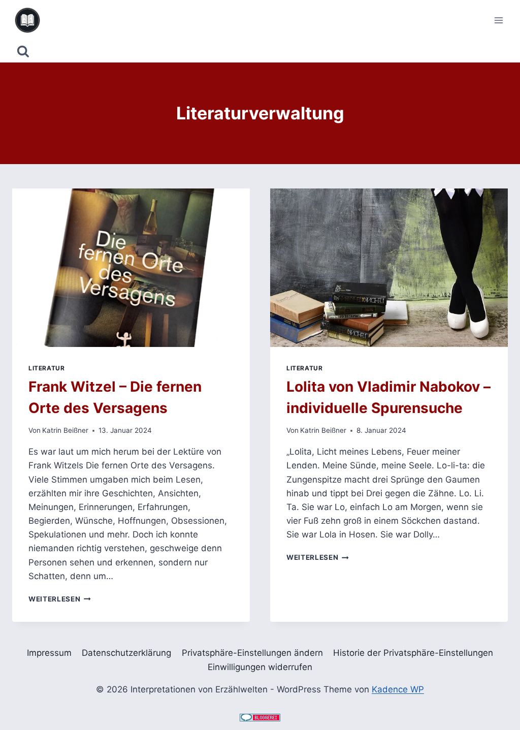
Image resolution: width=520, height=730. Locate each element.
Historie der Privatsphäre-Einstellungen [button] (413, 653)
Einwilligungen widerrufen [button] (260, 667)
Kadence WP (398, 689)
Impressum (49, 653)
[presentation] (131, 267)
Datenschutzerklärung (126, 653)
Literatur (46, 368)
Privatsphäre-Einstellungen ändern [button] (252, 653)
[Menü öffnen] (498, 20)
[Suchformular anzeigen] (23, 51)
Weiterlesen (59, 599)
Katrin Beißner (65, 430)
